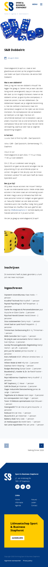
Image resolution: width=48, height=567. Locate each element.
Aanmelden (17, 538)
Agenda (13, 14)
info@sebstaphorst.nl (19, 210)
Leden (33, 502)
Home (6, 14)
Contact (34, 505)
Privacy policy (27, 561)
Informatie (19, 502)
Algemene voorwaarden (12, 561)
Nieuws (34, 499)
